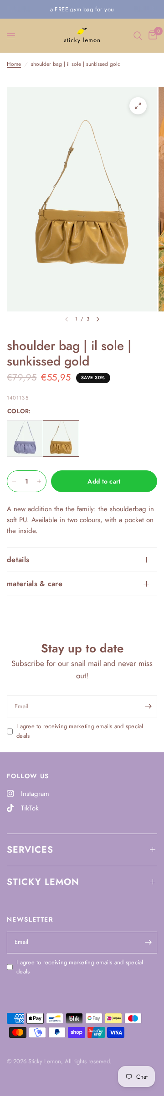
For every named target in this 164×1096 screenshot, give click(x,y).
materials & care (34, 583)
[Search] (137, 36)
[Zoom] (138, 105)
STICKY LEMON (43, 882)
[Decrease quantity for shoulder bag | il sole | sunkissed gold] (14, 481)
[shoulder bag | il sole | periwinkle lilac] (25, 438)
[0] (151, 36)
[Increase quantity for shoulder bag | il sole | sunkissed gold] (39, 481)
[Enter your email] (148, 706)
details (18, 559)
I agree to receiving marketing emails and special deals (80, 731)
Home (14, 64)
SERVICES (30, 849)
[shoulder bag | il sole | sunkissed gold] (61, 438)
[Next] (98, 319)
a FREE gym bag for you (82, 9)
